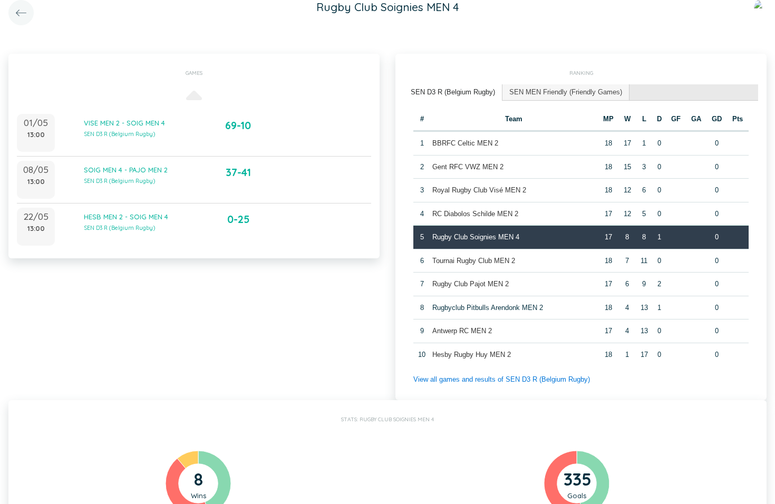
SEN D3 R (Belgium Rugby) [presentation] (453, 92)
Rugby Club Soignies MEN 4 (475, 237)
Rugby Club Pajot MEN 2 (470, 284)
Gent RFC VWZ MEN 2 (467, 167)
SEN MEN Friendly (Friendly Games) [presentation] (565, 92)
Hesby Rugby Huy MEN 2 (471, 354)
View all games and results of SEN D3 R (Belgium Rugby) (501, 379)
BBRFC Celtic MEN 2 (465, 143)
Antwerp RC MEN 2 (462, 331)
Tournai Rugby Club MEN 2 (473, 261)
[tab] (453, 92)
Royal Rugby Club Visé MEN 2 (479, 190)
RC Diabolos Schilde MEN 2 (475, 214)
